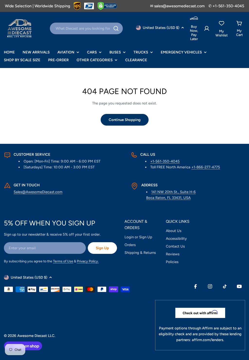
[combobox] (86, 28)
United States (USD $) (161, 28)
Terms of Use (63, 261)
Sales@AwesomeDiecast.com (38, 192)
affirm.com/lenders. (208, 340)
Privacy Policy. (88, 261)
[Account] (207, 28)
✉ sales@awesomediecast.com (177, 6)
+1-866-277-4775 (205, 167)
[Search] (116, 28)
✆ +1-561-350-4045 (226, 6)
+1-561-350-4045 (165, 161)
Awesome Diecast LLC (35, 336)
